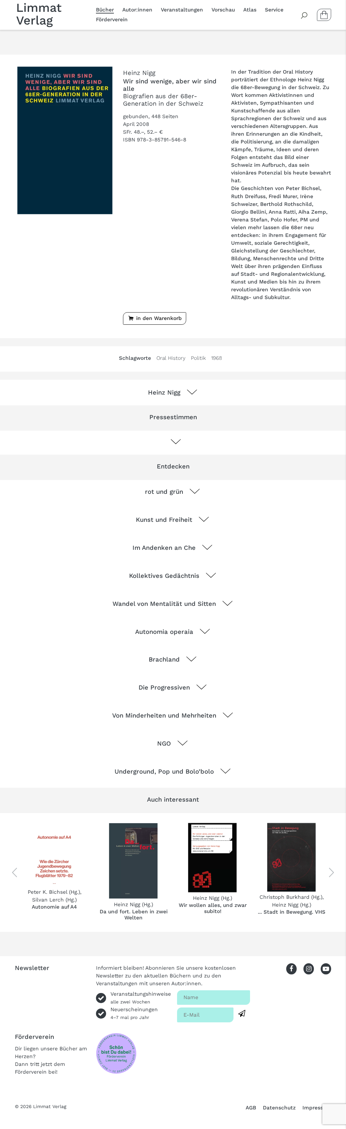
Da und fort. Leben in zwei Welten (134, 915)
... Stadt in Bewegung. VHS (291, 912)
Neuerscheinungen (134, 1013)
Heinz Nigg (139, 72)
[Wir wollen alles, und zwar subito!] (212, 857)
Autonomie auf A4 (54, 907)
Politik (198, 358)
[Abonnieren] (241, 1013)
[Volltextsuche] (304, 15)
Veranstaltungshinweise (140, 997)
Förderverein (112, 20)
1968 (216, 358)
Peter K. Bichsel (47, 892)
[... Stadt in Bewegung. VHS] (291, 857)
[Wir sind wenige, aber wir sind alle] (65, 140)
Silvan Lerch (48, 900)
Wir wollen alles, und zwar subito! (213, 908)
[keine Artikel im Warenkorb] (324, 15)
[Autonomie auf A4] (54, 854)
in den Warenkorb (158, 318)
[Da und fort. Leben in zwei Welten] (133, 860)
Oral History (171, 358)
